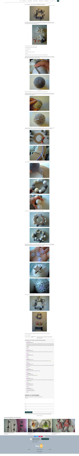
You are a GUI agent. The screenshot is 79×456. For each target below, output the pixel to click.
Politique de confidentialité (39, 451)
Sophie (28, 363)
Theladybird (29, 373)
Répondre (27, 348)
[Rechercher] (58, 1)
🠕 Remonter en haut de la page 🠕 (39, 415)
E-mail (25, 406)
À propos (29, 449)
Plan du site (50, 449)
